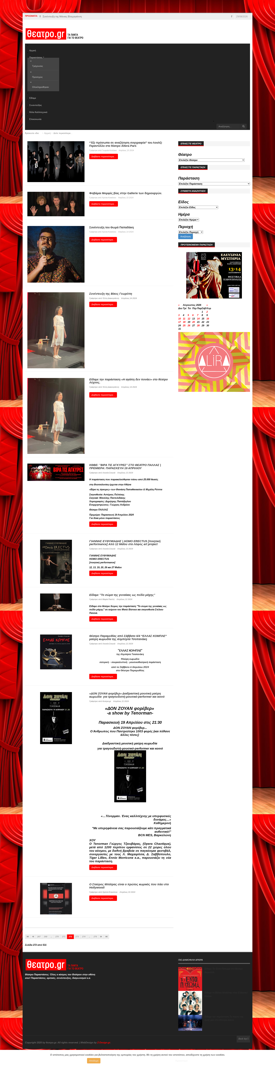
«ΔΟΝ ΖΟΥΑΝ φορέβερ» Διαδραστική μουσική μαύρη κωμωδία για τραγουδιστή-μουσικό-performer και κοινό (127, 695)
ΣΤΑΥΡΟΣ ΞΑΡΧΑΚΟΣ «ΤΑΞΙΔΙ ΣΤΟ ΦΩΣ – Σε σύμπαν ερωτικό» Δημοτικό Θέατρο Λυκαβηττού (93, 16)
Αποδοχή (93, 1060)
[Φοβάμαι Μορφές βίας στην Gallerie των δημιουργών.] (55, 203)
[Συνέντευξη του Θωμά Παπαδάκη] (55, 254)
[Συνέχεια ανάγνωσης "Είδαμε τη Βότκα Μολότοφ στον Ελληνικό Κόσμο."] (190, 1003)
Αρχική (47, 133)
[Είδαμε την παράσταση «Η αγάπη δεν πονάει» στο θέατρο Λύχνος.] (55, 415)
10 (179, 318)
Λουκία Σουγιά (108, 473)
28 (198, 325)
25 (184, 325)
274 (83, 937)
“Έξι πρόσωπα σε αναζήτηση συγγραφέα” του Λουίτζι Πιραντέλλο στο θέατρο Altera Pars (125, 144)
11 (184, 318)
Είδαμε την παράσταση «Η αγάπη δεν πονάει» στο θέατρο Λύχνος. (128, 381)
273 (77, 937)
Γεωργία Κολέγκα (109, 150)
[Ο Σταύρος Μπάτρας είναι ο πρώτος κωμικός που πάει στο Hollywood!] (56, 898)
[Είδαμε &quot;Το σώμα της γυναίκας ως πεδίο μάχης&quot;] (56, 602)
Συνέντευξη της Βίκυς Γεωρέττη (110, 293)
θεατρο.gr (106, 701)
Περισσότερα (181, 1060)
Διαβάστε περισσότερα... (103, 156)
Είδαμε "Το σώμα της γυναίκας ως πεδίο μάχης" (122, 595)
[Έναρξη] (27, 936)
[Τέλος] (106, 936)
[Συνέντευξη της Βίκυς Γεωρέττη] (55, 330)
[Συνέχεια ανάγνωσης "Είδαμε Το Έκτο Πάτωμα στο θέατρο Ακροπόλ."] (190, 979)
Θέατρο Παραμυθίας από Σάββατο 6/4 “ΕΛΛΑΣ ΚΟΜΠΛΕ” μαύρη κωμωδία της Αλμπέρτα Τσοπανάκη (128, 637)
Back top (242, 1039)
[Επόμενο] (101, 936)
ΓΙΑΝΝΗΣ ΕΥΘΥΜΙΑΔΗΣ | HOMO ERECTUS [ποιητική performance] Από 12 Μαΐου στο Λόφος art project (125, 543)
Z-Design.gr (103, 1042)
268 (45, 937)
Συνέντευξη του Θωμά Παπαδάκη (111, 227)
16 (207, 318)
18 (184, 322)
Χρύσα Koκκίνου (109, 232)
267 (39, 937)
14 (198, 318)
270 (57, 937)
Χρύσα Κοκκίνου (109, 198)
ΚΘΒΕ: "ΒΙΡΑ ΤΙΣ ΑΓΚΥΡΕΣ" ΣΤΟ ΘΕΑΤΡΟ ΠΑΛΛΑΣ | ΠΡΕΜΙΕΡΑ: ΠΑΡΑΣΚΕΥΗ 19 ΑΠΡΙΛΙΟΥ (125, 466)
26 (189, 325)
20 (193, 322)
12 (189, 318)
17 (179, 322)
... (51, 937)
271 (63, 937)
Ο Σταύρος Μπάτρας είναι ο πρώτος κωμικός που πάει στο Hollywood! (129, 886)
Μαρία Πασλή (108, 599)
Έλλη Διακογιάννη (110, 298)
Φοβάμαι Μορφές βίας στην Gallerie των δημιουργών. (125, 193)
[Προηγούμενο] (33, 936)
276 (95, 937)
